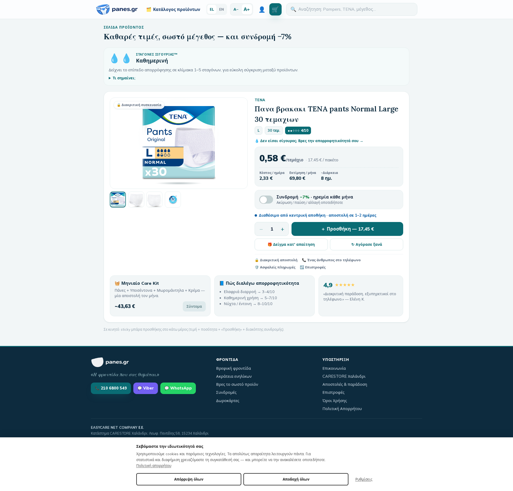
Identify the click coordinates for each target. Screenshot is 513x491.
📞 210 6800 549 (111, 388)
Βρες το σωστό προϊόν (237, 384)
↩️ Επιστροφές (312, 267)
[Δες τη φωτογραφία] (118, 200)
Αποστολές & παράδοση (344, 384)
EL (212, 9)
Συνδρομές (226, 392)
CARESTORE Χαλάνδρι (344, 376)
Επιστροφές (333, 392)
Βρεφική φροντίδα (233, 368)
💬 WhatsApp (178, 388)
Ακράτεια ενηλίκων (234, 376)
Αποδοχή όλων (296, 479)
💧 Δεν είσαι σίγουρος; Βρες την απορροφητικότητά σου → (309, 140)
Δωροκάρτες (227, 400)
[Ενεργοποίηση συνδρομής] (266, 200)
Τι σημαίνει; (124, 78)
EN (221, 9)
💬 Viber (145, 388)
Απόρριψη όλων (188, 479)
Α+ (247, 9)
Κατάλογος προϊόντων (173, 9)
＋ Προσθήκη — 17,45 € (347, 229)
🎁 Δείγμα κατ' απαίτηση (291, 244)
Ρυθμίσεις (363, 479)
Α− (236, 9)
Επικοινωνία (334, 368)
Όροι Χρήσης (334, 400)
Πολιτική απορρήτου (153, 465)
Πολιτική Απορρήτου (342, 408)
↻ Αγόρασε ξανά (366, 244)
